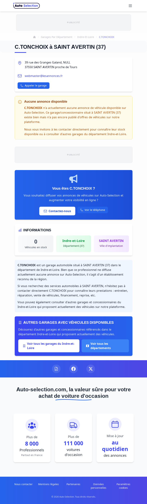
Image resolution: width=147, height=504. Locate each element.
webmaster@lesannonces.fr (44, 76)
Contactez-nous (60, 211)
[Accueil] (34, 37)
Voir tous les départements (101, 346)
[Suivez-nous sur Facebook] (73, 369)
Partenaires (73, 484)
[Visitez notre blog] (56, 369)
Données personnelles (98, 486)
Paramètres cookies (123, 486)
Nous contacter (23, 484)
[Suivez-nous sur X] (90, 369)
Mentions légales (48, 484)
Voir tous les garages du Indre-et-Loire (50, 346)
